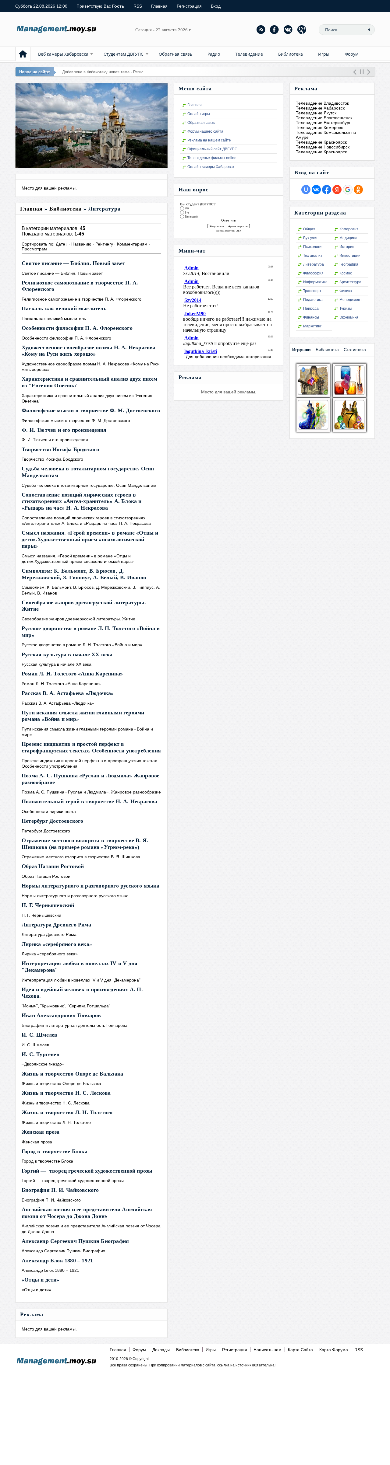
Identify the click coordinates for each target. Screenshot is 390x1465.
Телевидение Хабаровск (320, 108)
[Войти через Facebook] (326, 189)
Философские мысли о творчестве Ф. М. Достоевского (91, 410)
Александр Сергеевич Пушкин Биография (75, 1241)
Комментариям (132, 244)
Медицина (348, 238)
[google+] (302, 29)
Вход (216, 6)
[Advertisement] (192, 1411)
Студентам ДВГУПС (124, 54)
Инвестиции (349, 255)
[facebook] (274, 29)
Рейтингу (104, 244)
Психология (313, 247)
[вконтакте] (288, 29)
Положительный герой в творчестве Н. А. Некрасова (90, 801)
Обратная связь (175, 54)
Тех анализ (312, 255)
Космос (345, 273)
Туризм (345, 308)
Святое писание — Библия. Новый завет (73, 263)
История (346, 247)
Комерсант (348, 229)
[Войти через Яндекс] (337, 189)
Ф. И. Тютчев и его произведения (64, 430)
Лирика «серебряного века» (57, 944)
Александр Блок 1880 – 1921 (57, 1260)
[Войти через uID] (305, 189)
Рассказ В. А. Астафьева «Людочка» (68, 693)
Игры (323, 54)
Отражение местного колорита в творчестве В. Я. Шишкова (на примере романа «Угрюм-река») (85, 843)
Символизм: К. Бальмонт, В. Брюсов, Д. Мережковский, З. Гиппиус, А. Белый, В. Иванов (84, 574)
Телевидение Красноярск (321, 142)
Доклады (161, 1349)
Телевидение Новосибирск (322, 147)
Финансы (311, 317)
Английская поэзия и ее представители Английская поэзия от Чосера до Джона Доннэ (87, 1212)
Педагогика (313, 300)
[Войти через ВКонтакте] (316, 189)
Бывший (191, 216)
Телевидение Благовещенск (324, 117)
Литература (313, 264)
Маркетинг (312, 326)
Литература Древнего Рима (56, 925)
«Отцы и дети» (40, 1280)
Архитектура (350, 282)
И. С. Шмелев (39, 1035)
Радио (213, 54)
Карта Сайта (300, 1349)
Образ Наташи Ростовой (53, 866)
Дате (60, 244)
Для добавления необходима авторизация (228, 356)
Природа (311, 308)
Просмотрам (34, 248)
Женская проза (41, 1132)
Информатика (315, 282)
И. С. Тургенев (40, 1054)
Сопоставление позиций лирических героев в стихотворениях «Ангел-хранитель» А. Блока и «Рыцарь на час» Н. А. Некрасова (82, 501)
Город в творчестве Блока (54, 1151)
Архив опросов (238, 226)
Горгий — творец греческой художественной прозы (87, 1171)
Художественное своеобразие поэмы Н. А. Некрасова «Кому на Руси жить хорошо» (89, 350)
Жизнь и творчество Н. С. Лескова (66, 1093)
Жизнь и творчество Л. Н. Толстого (67, 1112)
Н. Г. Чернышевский (48, 905)
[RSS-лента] (260, 29)
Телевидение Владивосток (322, 103)
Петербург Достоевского (52, 821)
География (348, 264)
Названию (81, 244)
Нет (188, 212)
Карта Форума (333, 1349)
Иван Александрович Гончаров (61, 1015)
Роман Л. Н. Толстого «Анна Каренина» (72, 674)
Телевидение (249, 54)
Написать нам (268, 1349)
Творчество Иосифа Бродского (60, 449)
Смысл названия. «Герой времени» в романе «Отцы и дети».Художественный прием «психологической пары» (90, 539)
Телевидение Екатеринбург (323, 122)
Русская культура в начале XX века (67, 654)
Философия (313, 273)
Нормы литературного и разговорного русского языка (90, 886)
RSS (137, 6)
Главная (159, 6)
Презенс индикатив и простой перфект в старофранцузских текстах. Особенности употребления (91, 747)
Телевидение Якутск (316, 112)
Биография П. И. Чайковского (60, 1190)
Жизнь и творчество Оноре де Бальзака (72, 1074)
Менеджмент (350, 300)
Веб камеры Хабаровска (63, 54)
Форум (351, 54)
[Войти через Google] (348, 189)
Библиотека (290, 54)
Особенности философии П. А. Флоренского (77, 328)
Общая (309, 229)
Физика (345, 291)
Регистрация (189, 6)
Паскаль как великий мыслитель (64, 308)
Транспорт (312, 291)
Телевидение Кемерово (319, 127)
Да (187, 208)
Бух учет (310, 238)
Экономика (348, 317)
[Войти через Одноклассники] (358, 189)
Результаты (217, 226)
